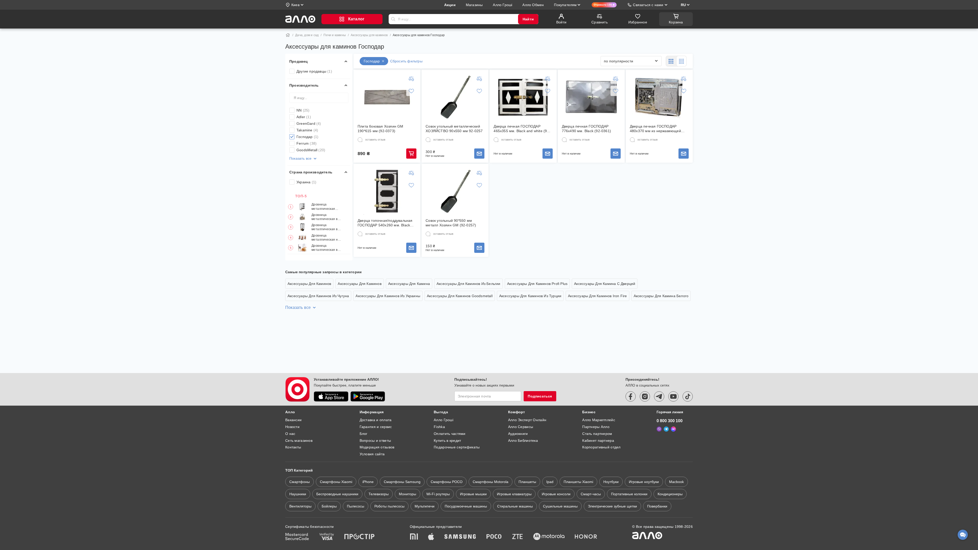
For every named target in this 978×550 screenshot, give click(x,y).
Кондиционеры (670, 494)
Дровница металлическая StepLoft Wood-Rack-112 (323, 207)
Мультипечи (424, 506)
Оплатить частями (449, 434)
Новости (292, 427)
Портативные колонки (629, 494)
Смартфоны (299, 482)
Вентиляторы (300, 506)
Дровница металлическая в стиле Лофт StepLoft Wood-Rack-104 (324, 227)
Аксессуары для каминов (369, 35)
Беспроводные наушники (337, 494)
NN (302, 110)
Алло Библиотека (523, 440)
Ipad (549, 482)
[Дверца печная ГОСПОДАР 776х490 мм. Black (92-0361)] (591, 97)
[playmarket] (367, 396)
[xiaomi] (414, 537)
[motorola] (549, 537)
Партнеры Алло (595, 427)
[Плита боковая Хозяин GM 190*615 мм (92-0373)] (387, 97)
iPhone (368, 482)
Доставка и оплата (376, 420)
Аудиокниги (518, 434)
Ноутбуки (611, 482)
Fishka (439, 427)
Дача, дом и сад (307, 35)
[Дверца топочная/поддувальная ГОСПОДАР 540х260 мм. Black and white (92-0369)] (387, 191)
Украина (306, 182)
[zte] (517, 537)
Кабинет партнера (598, 440)
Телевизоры (379, 494)
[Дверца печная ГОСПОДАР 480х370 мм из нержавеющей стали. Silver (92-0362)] (659, 97)
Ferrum (306, 143)
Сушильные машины (560, 506)
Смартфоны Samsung (402, 482)
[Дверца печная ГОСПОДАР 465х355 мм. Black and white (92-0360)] (523, 97)
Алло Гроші (443, 420)
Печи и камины (334, 35)
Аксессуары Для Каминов (309, 284)
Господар (307, 137)
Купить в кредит (447, 440)
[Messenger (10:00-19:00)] (673, 429)
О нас (290, 434)
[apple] (431, 537)
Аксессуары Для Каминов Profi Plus (537, 284)
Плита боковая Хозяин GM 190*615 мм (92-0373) (380, 128)
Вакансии (293, 420)
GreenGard (308, 123)
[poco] (494, 537)
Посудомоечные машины (466, 506)
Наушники (297, 494)
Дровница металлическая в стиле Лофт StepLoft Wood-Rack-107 (324, 248)
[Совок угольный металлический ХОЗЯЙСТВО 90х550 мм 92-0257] (455, 97)
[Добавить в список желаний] (411, 91)
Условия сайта (372, 454)
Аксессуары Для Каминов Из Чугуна (318, 296)
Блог (364, 434)
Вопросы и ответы (375, 440)
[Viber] (659, 429)
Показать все (300, 158)
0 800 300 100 (670, 421)
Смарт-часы (591, 494)
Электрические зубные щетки (612, 506)
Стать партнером (597, 434)
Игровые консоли (556, 494)
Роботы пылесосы (389, 506)
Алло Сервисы (520, 427)
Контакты (293, 447)
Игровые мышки (473, 494)
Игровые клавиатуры (514, 494)
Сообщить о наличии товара (479, 153)
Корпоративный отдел (601, 447)
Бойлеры (329, 506)
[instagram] (645, 396)
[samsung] (460, 537)
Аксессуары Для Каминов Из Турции (530, 296)
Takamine (307, 130)
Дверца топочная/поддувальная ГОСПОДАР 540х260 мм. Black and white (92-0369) (385, 222)
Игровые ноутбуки (644, 482)
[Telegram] (666, 429)
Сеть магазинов (299, 440)
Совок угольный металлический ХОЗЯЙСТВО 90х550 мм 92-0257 (454, 128)
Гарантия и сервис (376, 427)
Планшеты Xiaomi (578, 482)
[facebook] (631, 396)
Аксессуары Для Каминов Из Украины (388, 296)
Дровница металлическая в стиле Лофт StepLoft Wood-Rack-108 (324, 217)
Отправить (393, 19)
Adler (303, 117)
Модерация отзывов (377, 447)
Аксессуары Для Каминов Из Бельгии (468, 284)
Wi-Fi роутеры (438, 494)
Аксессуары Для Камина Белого (661, 296)
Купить (411, 153)
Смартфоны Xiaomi (336, 482)
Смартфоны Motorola (490, 482)
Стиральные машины (515, 506)
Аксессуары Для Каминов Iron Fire (597, 296)
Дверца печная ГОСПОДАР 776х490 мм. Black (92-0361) (586, 128)
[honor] (586, 537)
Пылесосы (355, 506)
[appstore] (331, 396)
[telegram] (659, 396)
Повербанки (657, 506)
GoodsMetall (310, 150)
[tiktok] (688, 396)
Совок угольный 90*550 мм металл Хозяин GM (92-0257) (451, 222)
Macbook (676, 482)
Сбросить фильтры (406, 61)
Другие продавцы (314, 71)
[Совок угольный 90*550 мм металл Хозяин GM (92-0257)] (455, 191)
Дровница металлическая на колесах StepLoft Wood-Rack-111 (325, 238)
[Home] (287, 35)
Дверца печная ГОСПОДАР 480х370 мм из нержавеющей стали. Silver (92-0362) (655, 128)
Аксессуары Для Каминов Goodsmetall (460, 296)
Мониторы (407, 494)
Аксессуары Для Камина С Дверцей (604, 284)
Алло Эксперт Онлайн (527, 420)
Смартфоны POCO (447, 482)
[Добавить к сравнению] (411, 79)
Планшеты (527, 482)
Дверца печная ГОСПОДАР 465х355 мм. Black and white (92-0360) (522, 128)
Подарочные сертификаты (457, 447)
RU (683, 5)
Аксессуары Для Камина (409, 284)
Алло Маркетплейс (598, 420)
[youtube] (673, 396)
